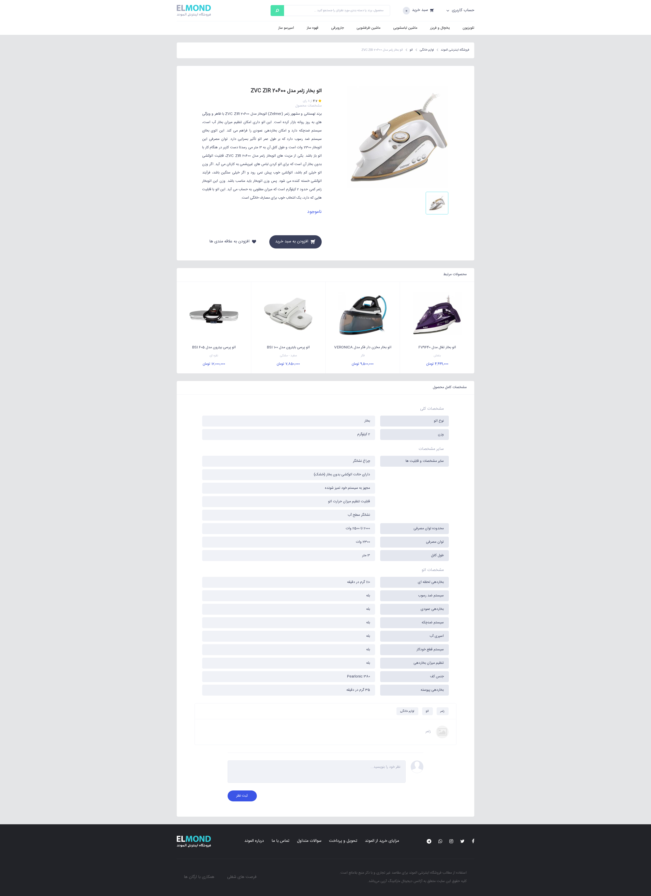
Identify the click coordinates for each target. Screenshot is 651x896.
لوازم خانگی (407, 711)
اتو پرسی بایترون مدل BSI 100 (288, 347)
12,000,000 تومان (214, 363)
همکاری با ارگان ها (199, 877)
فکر (363, 356)
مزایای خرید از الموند (382, 841)
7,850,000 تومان (288, 363)
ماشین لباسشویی (405, 28)
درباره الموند (254, 841)
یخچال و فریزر (440, 28)
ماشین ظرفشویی (368, 28)
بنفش (437, 356)
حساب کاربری (462, 10)
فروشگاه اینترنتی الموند (425, 873)
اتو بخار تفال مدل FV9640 (437, 347)
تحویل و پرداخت (343, 841)
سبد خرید (420, 10)
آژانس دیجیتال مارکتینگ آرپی (401, 881)
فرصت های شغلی (242, 877)
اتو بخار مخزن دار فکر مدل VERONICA (362, 347)
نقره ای (214, 356)
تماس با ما (280, 841)
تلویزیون (468, 28)
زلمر (442, 711)
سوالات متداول (309, 841)
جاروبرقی (337, 28)
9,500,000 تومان (363, 363)
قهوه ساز (312, 28)
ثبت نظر (242, 796)
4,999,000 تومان (437, 363)
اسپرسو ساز (286, 28)
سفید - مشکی (288, 356)
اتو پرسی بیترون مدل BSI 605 (214, 347)
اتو (427, 711)
